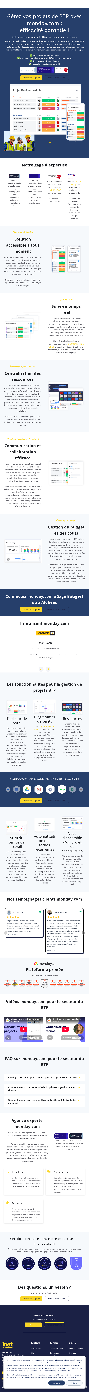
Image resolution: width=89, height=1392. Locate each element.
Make (33, 1353)
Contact (72, 1353)
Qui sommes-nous (76, 1348)
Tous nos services (56, 1348)
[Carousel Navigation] (44, 669)
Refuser (74, 1383)
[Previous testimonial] (5, 933)
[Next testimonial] (83, 933)
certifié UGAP (54, 190)
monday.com (36, 1348)
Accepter (57, 1383)
